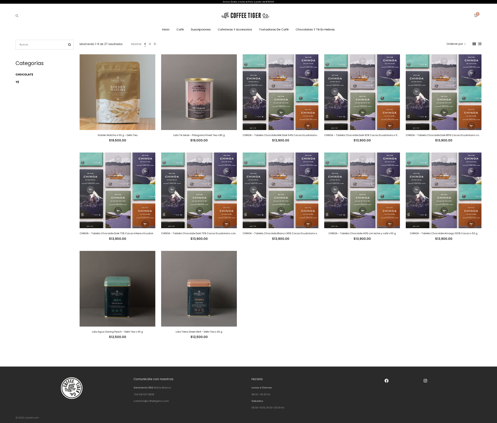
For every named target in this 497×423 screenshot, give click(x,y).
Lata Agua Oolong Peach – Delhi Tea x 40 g (117, 331)
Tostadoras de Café (274, 29)
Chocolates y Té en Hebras (315, 29)
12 (150, 44)
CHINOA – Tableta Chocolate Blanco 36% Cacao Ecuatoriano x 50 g (283, 233)
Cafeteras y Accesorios (235, 29)
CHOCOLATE (24, 74)
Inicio (165, 29)
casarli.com (31, 417)
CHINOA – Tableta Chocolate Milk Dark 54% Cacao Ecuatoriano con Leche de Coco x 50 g (295, 135)
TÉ (17, 82)
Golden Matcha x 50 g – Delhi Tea (117, 135)
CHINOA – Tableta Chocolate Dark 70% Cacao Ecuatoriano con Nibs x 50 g (205, 233)
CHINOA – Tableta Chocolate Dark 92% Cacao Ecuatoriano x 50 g (362, 135)
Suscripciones (201, 29)
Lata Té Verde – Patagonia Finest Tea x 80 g (199, 135)
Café (180, 29)
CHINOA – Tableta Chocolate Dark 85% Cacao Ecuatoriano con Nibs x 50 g (450, 135)
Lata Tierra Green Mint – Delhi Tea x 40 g (199, 331)
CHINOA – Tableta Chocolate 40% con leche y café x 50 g (362, 233)
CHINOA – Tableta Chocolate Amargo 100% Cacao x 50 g (443, 233)
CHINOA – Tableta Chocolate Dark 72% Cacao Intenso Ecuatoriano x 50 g (123, 233)
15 (155, 44)
